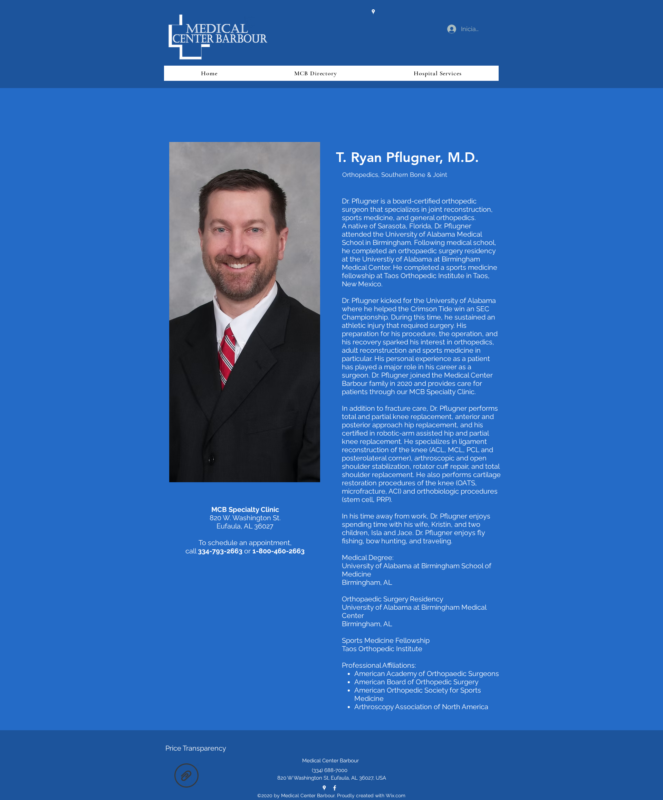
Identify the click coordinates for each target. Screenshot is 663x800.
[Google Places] (373, 11)
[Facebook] (334, 787)
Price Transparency (195, 748)
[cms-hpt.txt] (186, 776)
